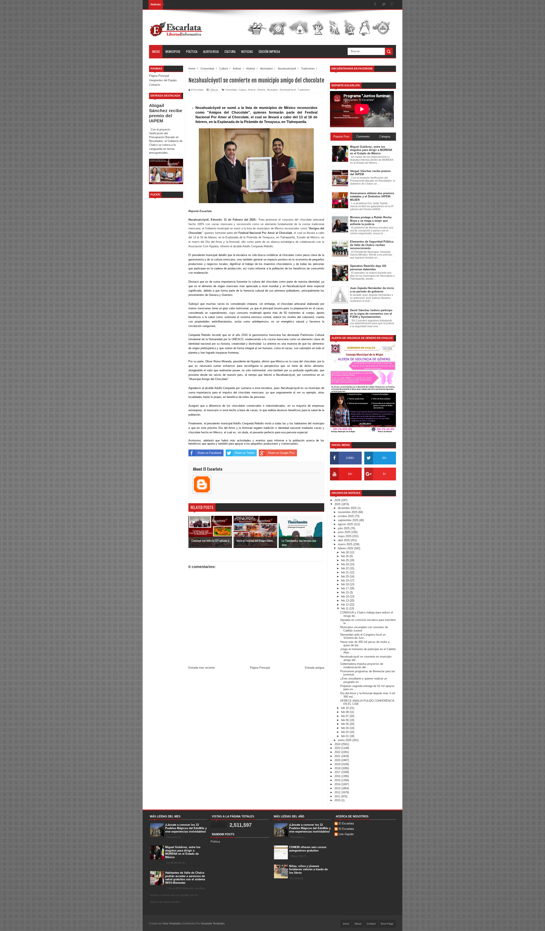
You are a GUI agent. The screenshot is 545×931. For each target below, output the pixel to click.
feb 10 (345, 708)
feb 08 (345, 712)
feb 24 (345, 564)
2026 (337, 500)
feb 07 (345, 716)
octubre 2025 (346, 516)
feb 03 (345, 732)
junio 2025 (344, 532)
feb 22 (345, 568)
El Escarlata (346, 823)
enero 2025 (345, 740)
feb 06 (345, 720)
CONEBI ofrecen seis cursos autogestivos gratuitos (307, 849)
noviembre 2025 (348, 512)
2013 (337, 788)
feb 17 (345, 588)
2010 (337, 800)
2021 (337, 756)
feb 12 (345, 604)
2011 (337, 796)
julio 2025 (344, 528)
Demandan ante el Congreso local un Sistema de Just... (363, 636)
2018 (337, 768)
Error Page (387, 923)
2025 (337, 504)
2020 (337, 760)
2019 (337, 764)
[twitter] (383, 4)
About (357, 923)
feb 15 (345, 592)
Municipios (172, 51)
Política (191, 51)
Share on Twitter (245, 452)
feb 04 (345, 728)
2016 (337, 776)
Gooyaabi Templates (213, 923)
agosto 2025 (346, 524)
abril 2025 (344, 540)
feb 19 (345, 580)
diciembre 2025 (347, 508)
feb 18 (345, 584)
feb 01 (345, 736)
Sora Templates (172, 923)
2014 (337, 784)
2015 (337, 780)
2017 (337, 772)
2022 (337, 752)
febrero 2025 (346, 548)
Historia (261, 89)
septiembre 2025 (348, 520)
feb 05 (345, 724)
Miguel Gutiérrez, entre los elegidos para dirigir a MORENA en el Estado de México (182, 852)
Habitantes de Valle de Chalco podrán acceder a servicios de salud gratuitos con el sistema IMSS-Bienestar (185, 877)
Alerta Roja (211, 51)
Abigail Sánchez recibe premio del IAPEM (165, 113)
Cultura (229, 51)
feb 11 (345, 608)
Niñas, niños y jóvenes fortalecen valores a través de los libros (308, 869)
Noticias (247, 51)
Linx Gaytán (346, 834)
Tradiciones (304, 89)
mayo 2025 (345, 536)
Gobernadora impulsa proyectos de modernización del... (361, 665)
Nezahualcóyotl (288, 89)
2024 (337, 744)
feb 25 (345, 560)
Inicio (156, 51)
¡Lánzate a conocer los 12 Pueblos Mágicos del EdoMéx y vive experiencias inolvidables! (186, 828)
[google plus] (392, 4)
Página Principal (159, 75)
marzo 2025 (345, 544)
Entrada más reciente (201, 667)
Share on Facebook (209, 452)
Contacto (154, 84)
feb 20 (345, 576)
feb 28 (345, 552)
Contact (371, 923)
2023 (337, 748)
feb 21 (345, 572)
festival (251, 89)
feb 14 (345, 596)
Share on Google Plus (281, 452)
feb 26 (345, 556)
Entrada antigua (314, 667)
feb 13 (345, 600)
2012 (337, 792)
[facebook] (375, 4)
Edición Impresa (269, 51)
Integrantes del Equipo (163, 80)
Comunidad (231, 89)
